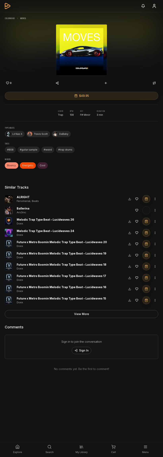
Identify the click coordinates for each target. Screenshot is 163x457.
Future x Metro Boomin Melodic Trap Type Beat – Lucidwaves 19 (61, 253)
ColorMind (10, 18)
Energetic (27, 165)
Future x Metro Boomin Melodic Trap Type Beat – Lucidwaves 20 (62, 242)
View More (81, 314)
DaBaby (63, 133)
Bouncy (11, 165)
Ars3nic (21, 212)
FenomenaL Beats (28, 201)
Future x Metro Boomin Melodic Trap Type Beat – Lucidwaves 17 (61, 276)
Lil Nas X (17, 133)
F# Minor (85, 114)
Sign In (84, 350)
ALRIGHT (23, 197)
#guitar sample (28, 149)
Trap (60, 114)
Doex (20, 223)
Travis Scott (41, 133)
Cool (42, 165)
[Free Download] (129, 199)
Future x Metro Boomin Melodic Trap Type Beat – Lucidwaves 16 (61, 287)
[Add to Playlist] (106, 83)
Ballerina (23, 208)
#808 (10, 149)
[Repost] (154, 83)
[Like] (137, 199)
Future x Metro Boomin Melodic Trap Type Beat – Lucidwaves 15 (61, 298)
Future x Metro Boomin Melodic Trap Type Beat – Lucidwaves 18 (61, 264)
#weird (48, 149)
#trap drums (65, 149)
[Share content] (57, 83)
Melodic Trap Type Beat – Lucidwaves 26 (45, 219)
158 (72, 114)
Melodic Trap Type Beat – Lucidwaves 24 (45, 231)
